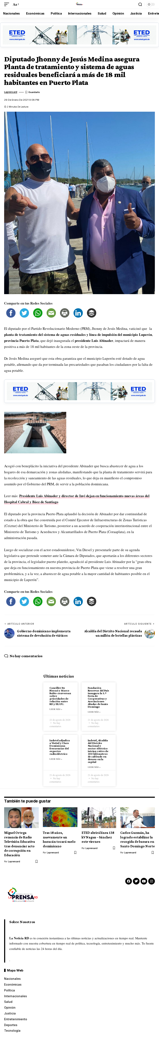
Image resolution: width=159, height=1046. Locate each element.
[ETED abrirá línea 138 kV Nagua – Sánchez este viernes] (99, 817)
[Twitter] (136, 881)
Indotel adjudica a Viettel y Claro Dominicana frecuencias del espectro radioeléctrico (59, 747)
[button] (7, 4)
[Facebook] (128, 881)
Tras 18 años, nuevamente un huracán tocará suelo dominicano (59, 839)
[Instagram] (151, 881)
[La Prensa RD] (79, 4)
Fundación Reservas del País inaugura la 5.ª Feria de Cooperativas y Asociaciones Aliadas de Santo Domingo (98, 697)
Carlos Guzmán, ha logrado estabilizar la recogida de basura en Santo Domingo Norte (137, 839)
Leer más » (55, 709)
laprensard (10, 92)
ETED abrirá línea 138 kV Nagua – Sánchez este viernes (98, 837)
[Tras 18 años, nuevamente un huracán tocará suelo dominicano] (60, 817)
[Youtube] (144, 881)
